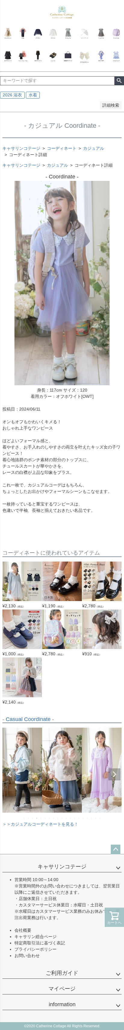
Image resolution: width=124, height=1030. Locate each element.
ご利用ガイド (62, 973)
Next (114, 774)
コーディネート (61, 148)
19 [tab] (100, 818)
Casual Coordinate (28, 719)
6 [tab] (45, 818)
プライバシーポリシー (35, 949)
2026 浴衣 (12, 95)
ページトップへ (115, 849)
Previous (10, 774)
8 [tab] (53, 818)
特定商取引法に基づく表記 (39, 942)
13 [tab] (74, 818)
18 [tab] (96, 818)
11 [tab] (66, 818)
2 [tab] (28, 818)
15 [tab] (83, 818)
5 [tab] (41, 818)
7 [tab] (49, 818)
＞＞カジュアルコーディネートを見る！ (40, 824)
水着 (33, 95)
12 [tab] (70, 818)
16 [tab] (87, 818)
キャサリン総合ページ (35, 936)
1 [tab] (24, 818)
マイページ (62, 989)
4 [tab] (37, 818)
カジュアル (93, 148)
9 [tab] (58, 818)
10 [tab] (62, 818)
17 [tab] (91, 818)
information (62, 1004)
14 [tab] (79, 818)
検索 (119, 81)
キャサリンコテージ (21, 148)
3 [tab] (32, 818)
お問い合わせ (27, 955)
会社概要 (22, 930)
